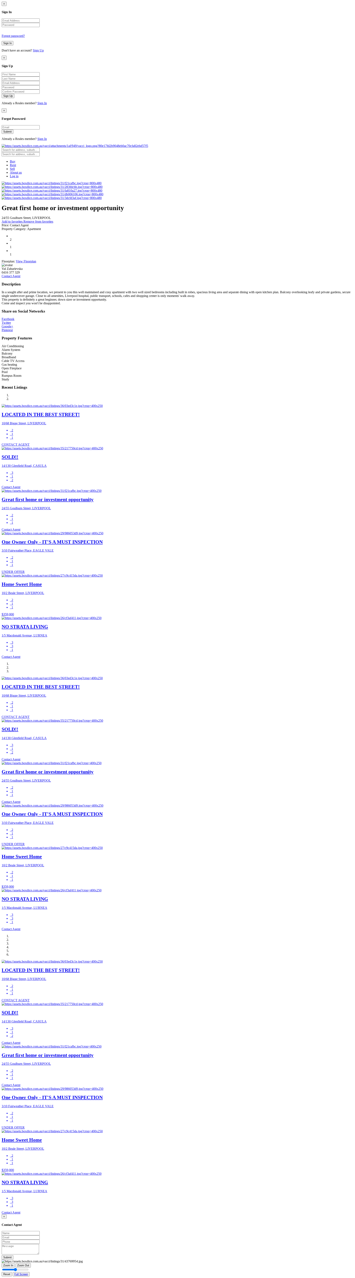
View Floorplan (26, 261)
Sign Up (38, 50)
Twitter (6, 322)
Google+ (7, 326)
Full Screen (21, 1274)
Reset (6, 1274)
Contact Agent (11, 276)
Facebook (8, 319)
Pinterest (7, 330)
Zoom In (8, 1265)
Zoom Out (23, 1265)
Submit (7, 131)
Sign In (7, 43)
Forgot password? (13, 36)
